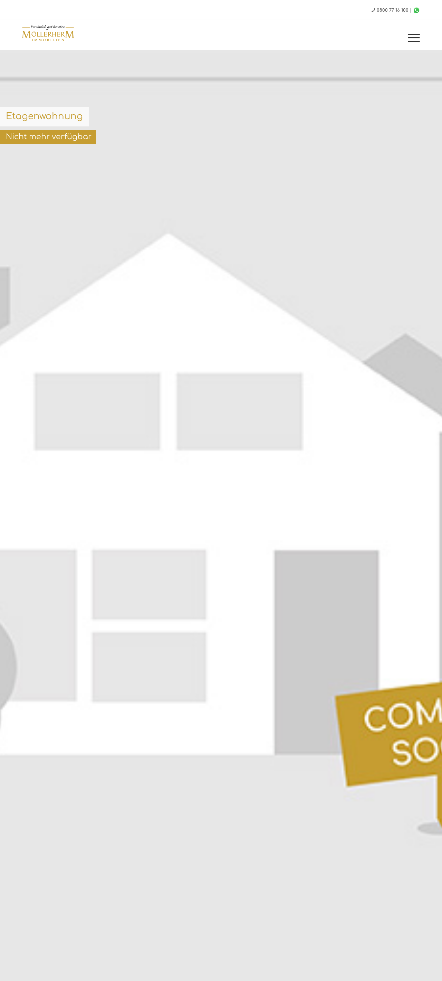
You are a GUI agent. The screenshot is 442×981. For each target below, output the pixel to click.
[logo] (48, 34)
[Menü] (411, 38)
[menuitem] (411, 38)
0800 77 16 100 (393, 10)
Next (426, 538)
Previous (15, 538)
